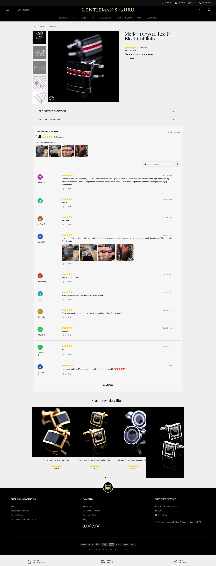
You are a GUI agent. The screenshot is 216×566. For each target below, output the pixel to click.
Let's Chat (162, 515)
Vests (83, 18)
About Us (87, 506)
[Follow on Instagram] (89, 526)
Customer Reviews (91, 511)
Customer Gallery (90, 515)
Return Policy (17, 515)
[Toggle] (174, 112)
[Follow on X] (94, 526)
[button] (7, 9)
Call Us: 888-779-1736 (168, 506)
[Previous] (52, 66)
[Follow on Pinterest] (98, 526)
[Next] (114, 66)
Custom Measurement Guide (23, 520)
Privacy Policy (113, 549)
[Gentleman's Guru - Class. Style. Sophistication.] (108, 9)
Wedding (128, 18)
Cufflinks (52, 26)
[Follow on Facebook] (84, 526)
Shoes (118, 18)
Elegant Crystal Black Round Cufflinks (133, 460)
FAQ (13, 506)
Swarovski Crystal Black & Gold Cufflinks (95, 460)
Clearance (152, 18)
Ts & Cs (124, 549)
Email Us (162, 511)
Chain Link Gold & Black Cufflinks (57, 460)
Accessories (40, 26)
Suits (74, 18)
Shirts (93, 18)
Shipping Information (20, 511)
